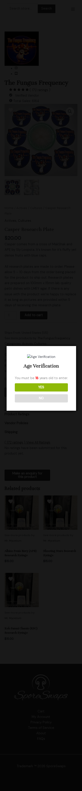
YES (41, 387)
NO (41, 398)
